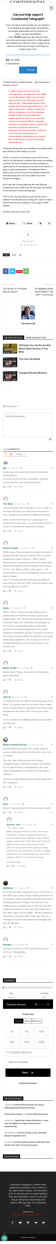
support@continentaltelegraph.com (28, 1214)
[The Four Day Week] (10, 362)
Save (20, 271)
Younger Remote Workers (33, 372)
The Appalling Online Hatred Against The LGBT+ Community (43, 291)
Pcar (22, 828)
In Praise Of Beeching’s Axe (36, 1114)
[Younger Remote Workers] (10, 376)
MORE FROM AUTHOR (36, 338)
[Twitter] (20, 1223)
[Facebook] (12, 1223)
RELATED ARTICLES (14, 338)
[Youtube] (43, 1223)
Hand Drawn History (13, 1114)
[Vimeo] (28, 1223)
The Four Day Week (29, 359)
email (14, 255)
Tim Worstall (28, 323)
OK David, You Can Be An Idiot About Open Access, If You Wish (35, 348)
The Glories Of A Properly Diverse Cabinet (15, 290)
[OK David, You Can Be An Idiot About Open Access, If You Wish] (10, 349)
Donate (31, 70)
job (20, 255)
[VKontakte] (36, 1223)
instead (13, 85)
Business (7, 352)
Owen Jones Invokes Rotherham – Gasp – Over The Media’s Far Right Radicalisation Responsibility (27, 1123)
